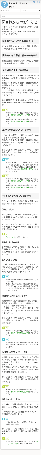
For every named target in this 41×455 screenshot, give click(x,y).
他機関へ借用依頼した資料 (19, 121)
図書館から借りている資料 (19, 115)
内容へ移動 (36, 2)
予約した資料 (10, 237)
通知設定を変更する (28, 169)
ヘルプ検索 (19, 10)
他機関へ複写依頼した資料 (19, 392)
